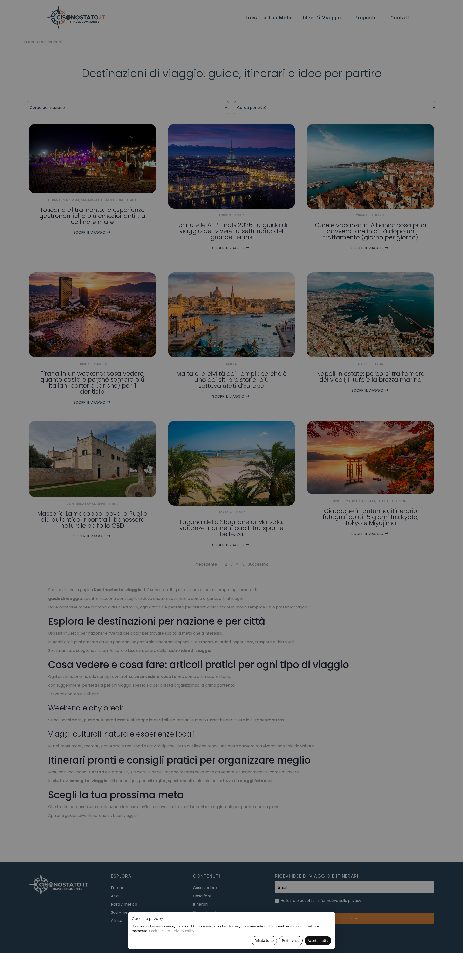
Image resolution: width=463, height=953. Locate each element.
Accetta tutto (318, 940)
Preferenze (291, 940)
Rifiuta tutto (264, 940)
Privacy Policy (183, 930)
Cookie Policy (159, 930)
